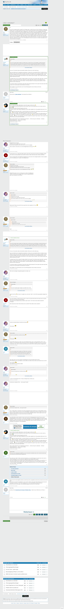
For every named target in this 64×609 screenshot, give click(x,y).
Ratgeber (22, 4)
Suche (18, 4)
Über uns (15, 603)
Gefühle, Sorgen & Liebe (12, 593)
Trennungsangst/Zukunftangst (12, 567)
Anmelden (45, 4)
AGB (30, 603)
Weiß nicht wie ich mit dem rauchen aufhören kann (16, 574)
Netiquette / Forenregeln (34, 603)
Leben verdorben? (8, 23)
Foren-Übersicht (5, 593)
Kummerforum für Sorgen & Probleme (22, 593)
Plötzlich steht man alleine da (12, 587)
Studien (35, 4)
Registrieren (41, 4)
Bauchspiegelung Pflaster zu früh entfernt (14, 571)
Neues (8, 4)
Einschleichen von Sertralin (11, 564)
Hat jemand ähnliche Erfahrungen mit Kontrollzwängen (17, 590)
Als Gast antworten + (6, 25)
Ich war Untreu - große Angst (12, 569)
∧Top (61, 608)
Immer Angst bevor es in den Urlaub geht (14, 585)
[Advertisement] (29, 314)
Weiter (46, 514)
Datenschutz (21, 603)
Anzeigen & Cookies (26, 603)
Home (5, 4)
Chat (25, 4)
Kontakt (12, 603)
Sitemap (39, 603)
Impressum (18, 603)
